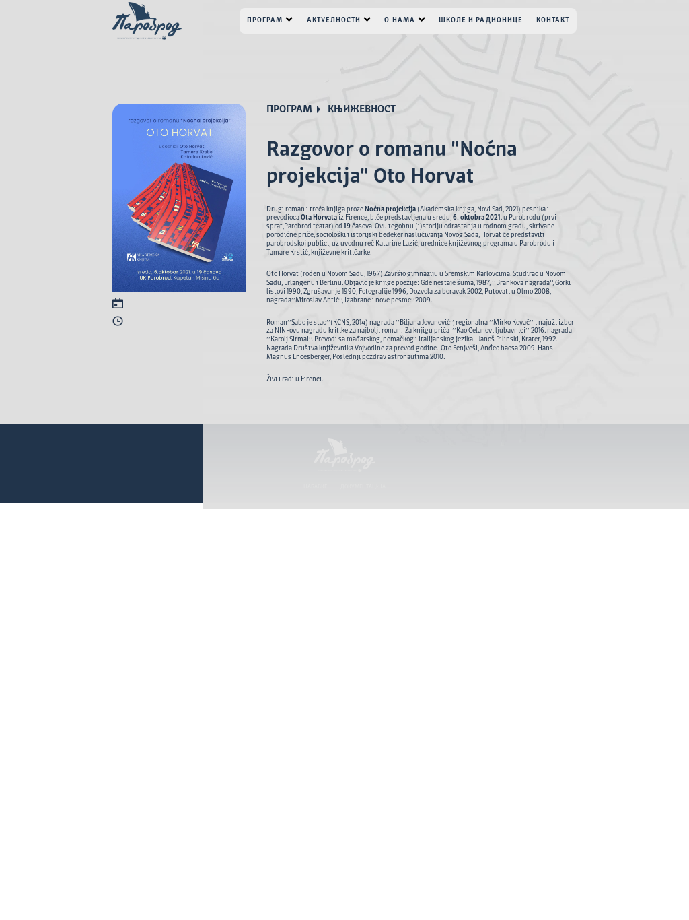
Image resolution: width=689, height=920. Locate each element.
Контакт (552, 20)
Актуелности (334, 20)
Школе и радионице (480, 20)
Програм (265, 20)
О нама (399, 20)
